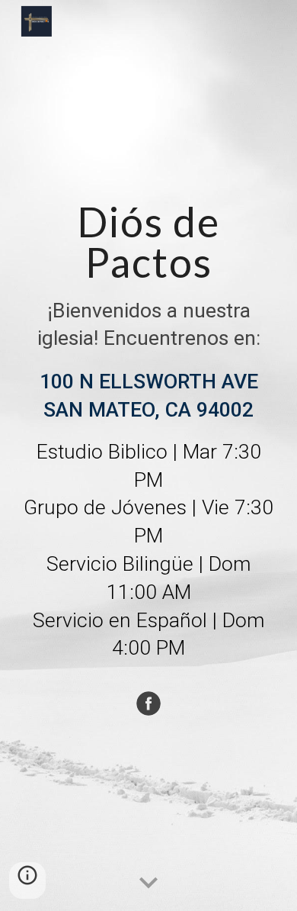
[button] (148, 883)
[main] (148, 439)
